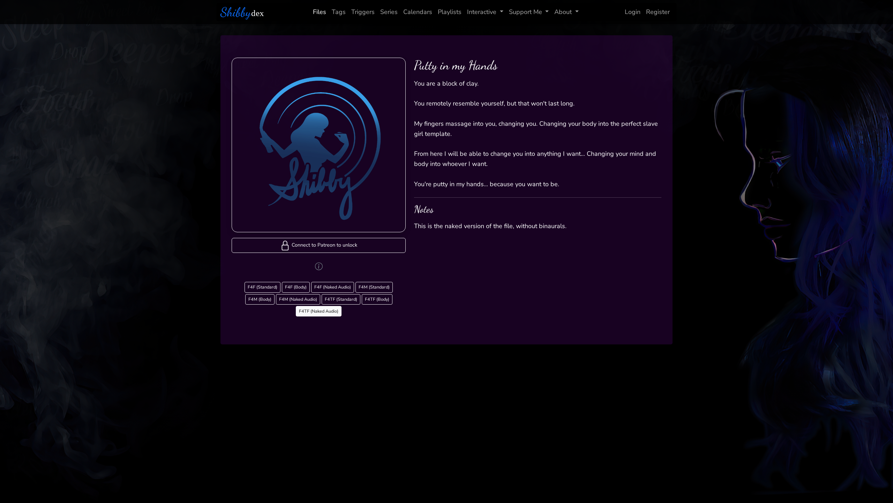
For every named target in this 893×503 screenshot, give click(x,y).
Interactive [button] (481, 12)
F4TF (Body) (377, 299)
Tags (339, 12)
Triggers (363, 12)
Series (389, 12)
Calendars (417, 12)
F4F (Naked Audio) (332, 287)
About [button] (563, 12)
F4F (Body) (296, 287)
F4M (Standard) (374, 287)
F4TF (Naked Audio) (318, 311)
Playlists (449, 12)
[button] (319, 245)
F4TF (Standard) (341, 299)
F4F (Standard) (262, 287)
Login (632, 12)
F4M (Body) (259, 299)
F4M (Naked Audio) (298, 299)
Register (658, 12)
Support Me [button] (525, 12)
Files (319, 12)
